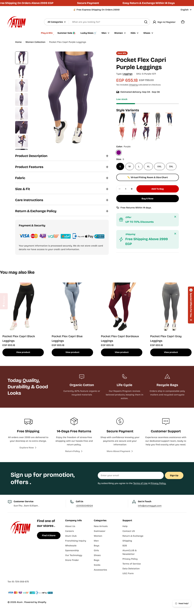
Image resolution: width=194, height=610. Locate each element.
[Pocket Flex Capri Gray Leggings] (158, 114)
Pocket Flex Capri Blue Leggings (67, 338)
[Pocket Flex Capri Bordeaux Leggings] (146, 114)
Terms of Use (140, 483)
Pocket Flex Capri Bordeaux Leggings (120, 338)
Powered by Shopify (35, 602)
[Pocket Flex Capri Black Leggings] (122, 114)
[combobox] (97, 22)
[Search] (146, 22)
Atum (20, 602)
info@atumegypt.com (150, 505)
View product (23, 352)
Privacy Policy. (158, 483)
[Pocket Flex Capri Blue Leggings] (134, 114)
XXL (159, 166)
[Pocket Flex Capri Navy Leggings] (170, 114)
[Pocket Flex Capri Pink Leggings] (134, 128)
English (185, 10)
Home (18, 42)
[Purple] (118, 152)
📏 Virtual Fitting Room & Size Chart (147, 177)
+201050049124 (84, 505)
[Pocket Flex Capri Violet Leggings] (158, 128)
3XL (171, 166)
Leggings (127, 73)
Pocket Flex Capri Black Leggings (18, 338)
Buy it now (147, 198)
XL (148, 166)
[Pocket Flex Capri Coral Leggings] (122, 128)
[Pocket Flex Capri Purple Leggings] (146, 128)
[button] (191, 305)
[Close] (175, 217)
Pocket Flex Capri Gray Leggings (166, 338)
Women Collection (35, 42)
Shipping (133, 84)
